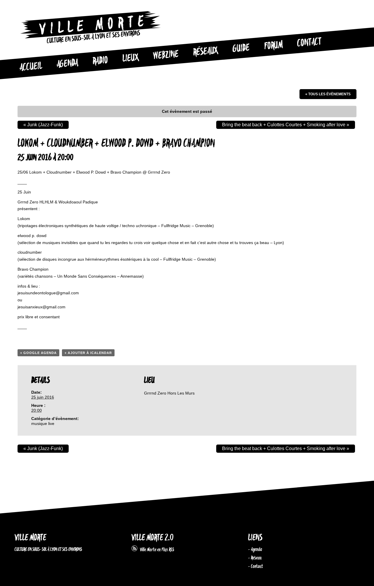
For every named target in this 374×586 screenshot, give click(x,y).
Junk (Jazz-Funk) (43, 124)
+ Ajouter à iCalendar (88, 353)
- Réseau (255, 558)
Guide (241, 49)
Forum (273, 46)
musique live (42, 423)
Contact (309, 42)
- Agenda (255, 549)
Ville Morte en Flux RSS (155, 550)
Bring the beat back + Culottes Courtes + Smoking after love (285, 124)
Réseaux (206, 51)
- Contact (255, 566)
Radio (100, 61)
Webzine (166, 55)
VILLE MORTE (30, 538)
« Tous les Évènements (328, 94)
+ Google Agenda (38, 353)
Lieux (130, 58)
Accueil (30, 67)
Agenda (67, 64)
